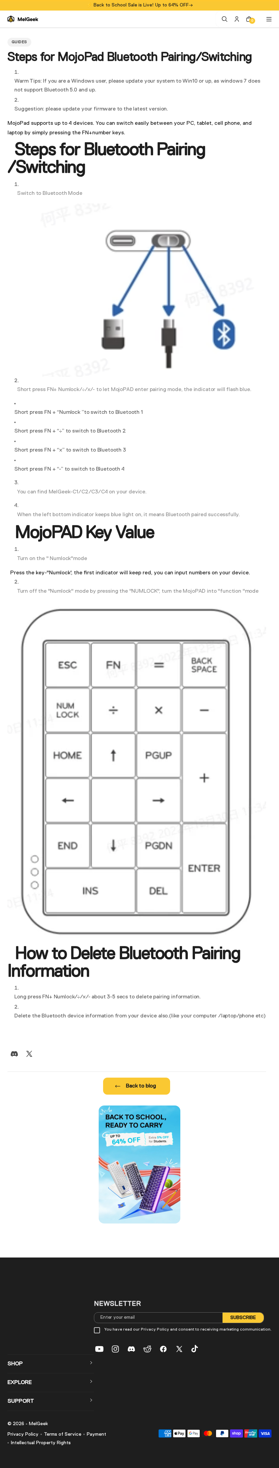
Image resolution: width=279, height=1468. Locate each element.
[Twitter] (29, 1054)
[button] (50, 1364)
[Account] (237, 19)
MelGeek (38, 1423)
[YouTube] (99, 1349)
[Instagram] (115, 1349)
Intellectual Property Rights (41, 1442)
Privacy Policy (22, 1434)
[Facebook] (163, 1349)
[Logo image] (22, 19)
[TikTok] (195, 1349)
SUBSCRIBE (243, 1317)
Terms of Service (62, 1434)
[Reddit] (147, 1349)
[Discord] (14, 1054)
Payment (96, 1434)
